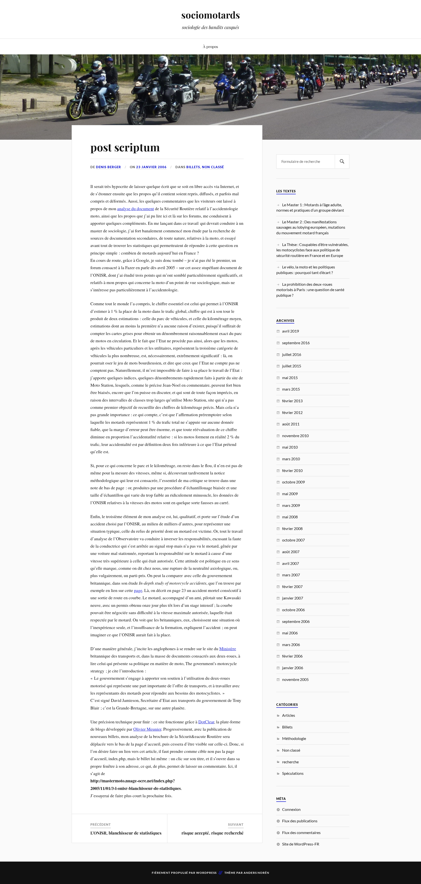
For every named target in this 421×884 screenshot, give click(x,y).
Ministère (227, 648)
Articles (288, 715)
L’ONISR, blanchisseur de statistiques (126, 832)
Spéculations (293, 773)
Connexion (291, 809)
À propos (210, 46)
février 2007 (292, 586)
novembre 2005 (295, 679)
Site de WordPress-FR (300, 844)
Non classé (213, 167)
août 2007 (290, 551)
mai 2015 (290, 377)
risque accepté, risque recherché (213, 832)
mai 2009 (290, 493)
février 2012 (292, 412)
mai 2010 (290, 447)
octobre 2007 (293, 540)
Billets (193, 167)
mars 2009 (291, 505)
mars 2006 (291, 644)
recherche (290, 761)
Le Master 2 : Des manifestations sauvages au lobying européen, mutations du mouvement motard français (310, 227)
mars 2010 (291, 458)
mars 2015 (291, 389)
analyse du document (135, 208)
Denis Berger (108, 167)
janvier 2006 (292, 667)
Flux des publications (299, 820)
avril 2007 (290, 563)
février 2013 (292, 400)
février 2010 (292, 470)
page (138, 590)
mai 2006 (290, 632)
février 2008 (292, 528)
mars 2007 (291, 574)
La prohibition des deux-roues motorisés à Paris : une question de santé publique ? (310, 289)
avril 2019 (290, 331)
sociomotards (210, 15)
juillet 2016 (291, 354)
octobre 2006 (293, 609)
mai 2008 (290, 516)
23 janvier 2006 (151, 167)
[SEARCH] (342, 161)
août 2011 (290, 424)
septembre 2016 (296, 342)
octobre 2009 (293, 482)
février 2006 (292, 656)
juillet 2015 (291, 365)
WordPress (206, 872)
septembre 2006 (296, 621)
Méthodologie (294, 738)
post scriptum (125, 147)
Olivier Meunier (147, 729)
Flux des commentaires (301, 832)
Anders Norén (256, 872)
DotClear (206, 722)
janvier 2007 (292, 598)
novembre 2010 (295, 435)
